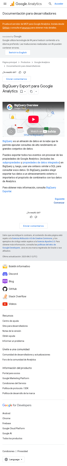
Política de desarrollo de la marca (18, 393)
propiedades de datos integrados (41, 162)
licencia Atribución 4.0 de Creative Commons (32, 238)
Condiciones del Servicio (14, 383)
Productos (25, 62)
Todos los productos (12, 438)
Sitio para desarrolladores (15, 326)
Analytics (35, 4)
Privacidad (22, 451)
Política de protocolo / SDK (15, 388)
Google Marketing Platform (15, 378)
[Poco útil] (24, 72)
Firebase (6, 423)
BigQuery (7, 141)
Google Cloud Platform (13, 428)
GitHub (5, 27)
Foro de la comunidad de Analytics (19, 359)
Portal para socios (11, 373)
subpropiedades (11, 162)
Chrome (6, 418)
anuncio (26, 27)
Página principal (9, 62)
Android (6, 413)
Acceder (59, 4)
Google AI (7, 433)
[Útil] (20, 72)
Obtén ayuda (8, 336)
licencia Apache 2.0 (46, 241)
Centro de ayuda (10, 321)
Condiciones (8, 451)
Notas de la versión (11, 331)
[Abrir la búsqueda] (50, 4)
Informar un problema (13, 341)
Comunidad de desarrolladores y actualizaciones (26, 354)
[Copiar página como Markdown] (31, 91)
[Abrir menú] (5, 4)
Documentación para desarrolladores (29, 14)
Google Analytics (42, 62)
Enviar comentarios (16, 79)
